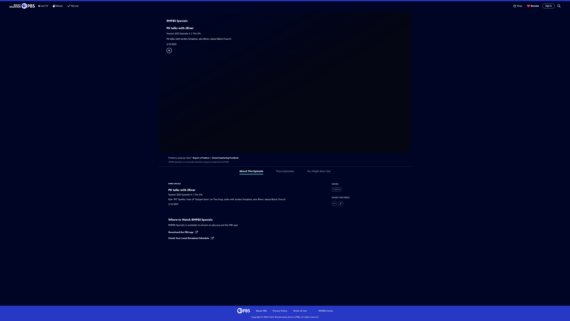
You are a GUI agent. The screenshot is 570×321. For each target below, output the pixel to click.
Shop (519, 5)
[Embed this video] (334, 203)
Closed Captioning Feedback (225, 158)
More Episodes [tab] (285, 171)
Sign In (549, 6)
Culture (336, 189)
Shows (59, 5)
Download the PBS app (181, 232)
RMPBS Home (326, 310)
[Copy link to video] (340, 203)
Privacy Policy (280, 310)
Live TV (44, 5)
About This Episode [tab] (251, 171)
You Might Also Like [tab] (319, 171)
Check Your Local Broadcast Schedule (189, 238)
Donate (535, 5)
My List (75, 5)
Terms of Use (300, 310)
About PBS (261, 310)
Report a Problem (201, 158)
